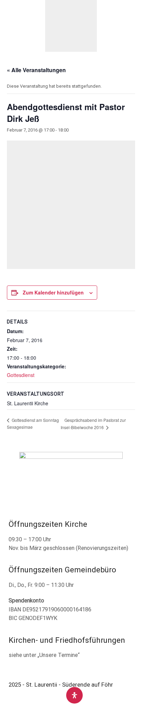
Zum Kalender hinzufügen (53, 292)
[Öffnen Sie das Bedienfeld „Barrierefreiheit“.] (74, 695)
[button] (9, 25)
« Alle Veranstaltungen (36, 70)
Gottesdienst (20, 374)
